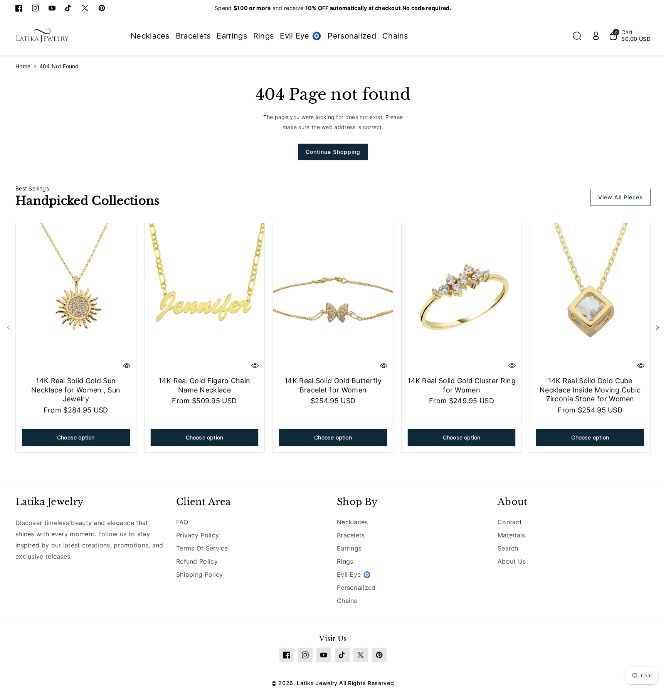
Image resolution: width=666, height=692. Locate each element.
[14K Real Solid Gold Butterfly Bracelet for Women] (333, 298)
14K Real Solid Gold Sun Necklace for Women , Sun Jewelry (75, 390)
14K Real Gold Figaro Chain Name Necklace (204, 385)
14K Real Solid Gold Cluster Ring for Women (461, 385)
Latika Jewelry (49, 501)
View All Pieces (620, 197)
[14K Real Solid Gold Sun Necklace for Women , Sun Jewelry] (76, 298)
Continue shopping (333, 151)
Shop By (357, 501)
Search (508, 548)
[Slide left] (8, 327)
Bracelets (351, 535)
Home (22, 66)
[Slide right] (657, 327)
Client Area (203, 501)
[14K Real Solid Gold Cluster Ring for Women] (462, 298)
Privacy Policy (197, 535)
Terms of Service (202, 548)
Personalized (356, 587)
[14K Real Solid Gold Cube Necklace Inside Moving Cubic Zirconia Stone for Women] (590, 298)
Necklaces (352, 522)
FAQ (182, 522)
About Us (512, 561)
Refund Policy (197, 561)
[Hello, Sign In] (595, 35)
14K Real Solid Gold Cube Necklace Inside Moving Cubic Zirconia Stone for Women (590, 390)
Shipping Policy (199, 574)
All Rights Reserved (366, 683)
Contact (510, 522)
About (513, 501)
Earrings (349, 548)
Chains (347, 600)
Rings (345, 561)
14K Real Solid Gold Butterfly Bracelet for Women (333, 385)
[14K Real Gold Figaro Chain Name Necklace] (205, 298)
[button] (577, 35)
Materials (511, 535)
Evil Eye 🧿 (354, 574)
